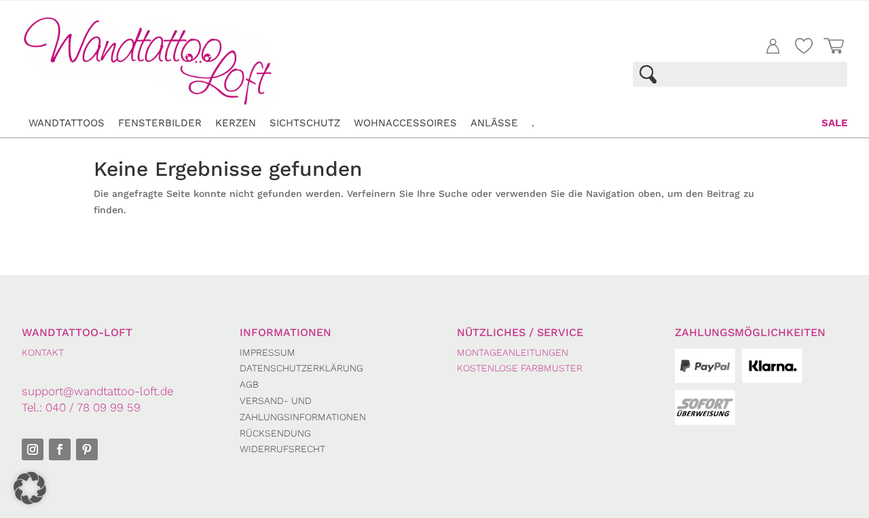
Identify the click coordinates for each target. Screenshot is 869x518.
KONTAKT (43, 352)
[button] (30, 488)
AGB (249, 384)
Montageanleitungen (512, 352)
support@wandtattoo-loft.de (97, 391)
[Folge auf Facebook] (60, 449)
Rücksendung (275, 433)
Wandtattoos (67, 123)
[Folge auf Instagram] (32, 449)
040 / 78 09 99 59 (93, 407)
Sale (834, 123)
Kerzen (235, 123)
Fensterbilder (160, 123)
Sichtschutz (305, 123)
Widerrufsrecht (282, 448)
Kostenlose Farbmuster (520, 368)
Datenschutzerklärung (301, 368)
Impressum (267, 352)
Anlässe (494, 123)
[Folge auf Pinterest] (87, 449)
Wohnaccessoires (405, 123)
